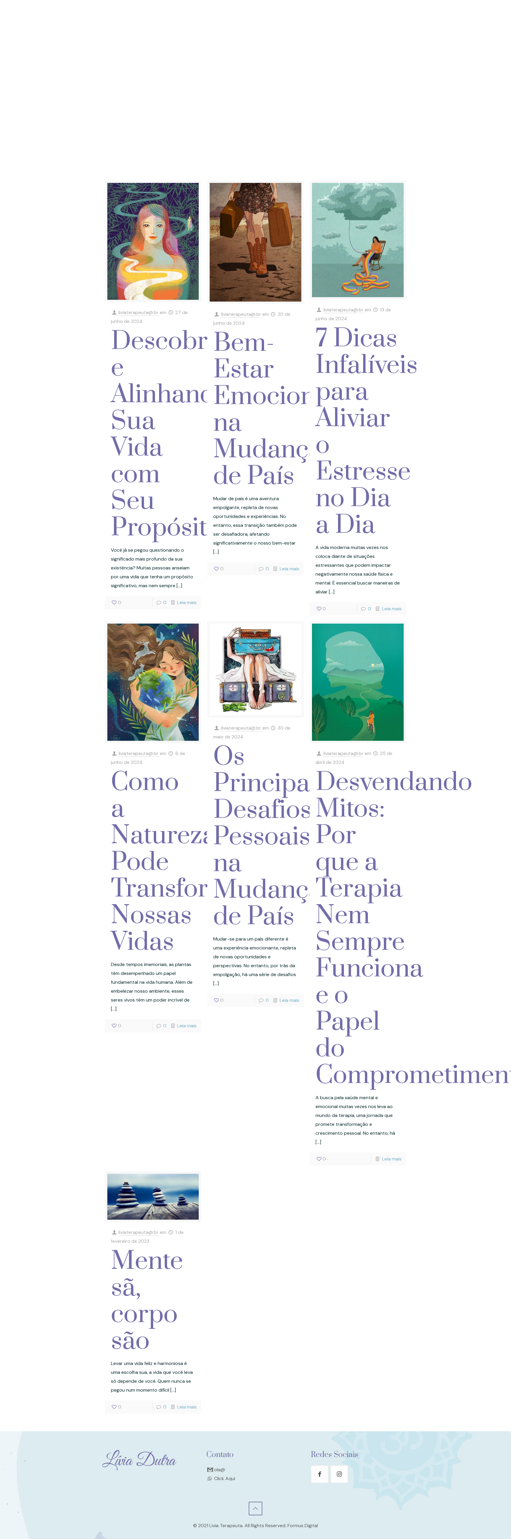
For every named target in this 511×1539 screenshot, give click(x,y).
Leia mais (187, 602)
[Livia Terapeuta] (255, 27)
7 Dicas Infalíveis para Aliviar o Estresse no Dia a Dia (367, 432)
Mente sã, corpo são (147, 1301)
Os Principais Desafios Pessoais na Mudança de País (270, 837)
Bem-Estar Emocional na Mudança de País (274, 409)
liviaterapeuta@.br (139, 312)
